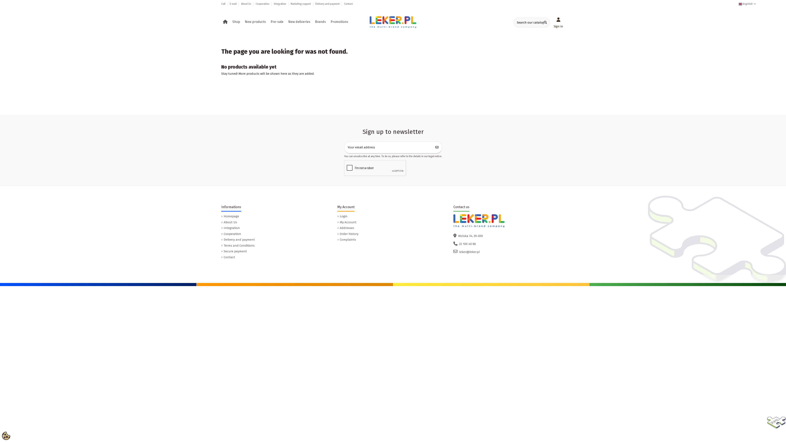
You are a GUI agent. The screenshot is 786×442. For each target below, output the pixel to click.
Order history (349, 234)
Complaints (348, 239)
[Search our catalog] (545, 23)
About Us (246, 3)
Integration (280, 3)
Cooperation (263, 3)
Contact (348, 3)
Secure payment (235, 251)
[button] (237, 22)
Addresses (347, 228)
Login (344, 216)
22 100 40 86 (467, 244)
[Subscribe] (437, 147)
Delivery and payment (327, 3)
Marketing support (301, 3)
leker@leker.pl (469, 252)
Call (223, 3)
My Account (348, 222)
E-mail (233, 3)
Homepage (231, 216)
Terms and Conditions (239, 245)
